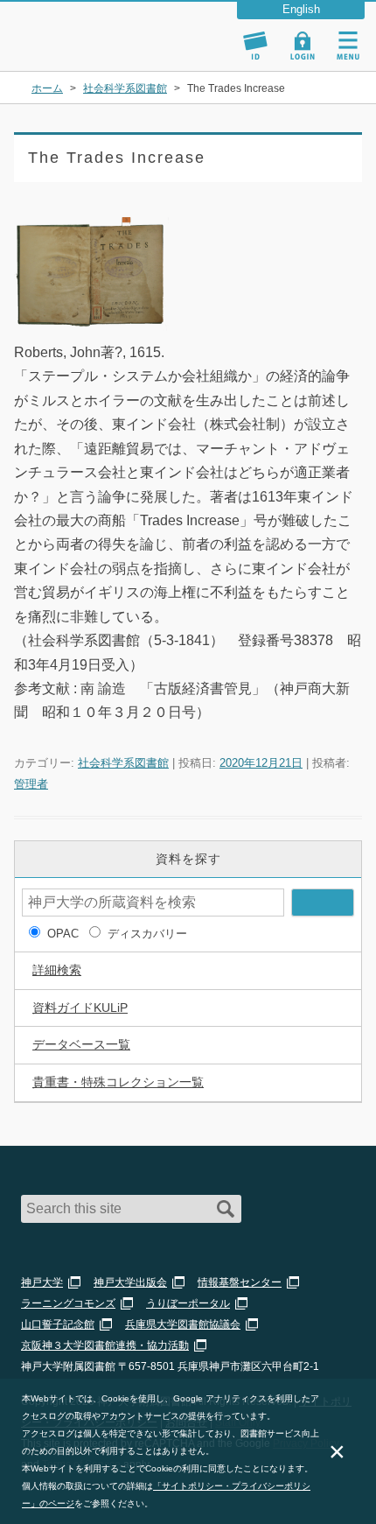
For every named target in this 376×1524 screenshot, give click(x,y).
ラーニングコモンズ (68, 1303)
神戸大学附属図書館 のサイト (74, 49)
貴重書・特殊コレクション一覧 (118, 1082)
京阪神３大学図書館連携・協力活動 (105, 1345)
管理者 (31, 783)
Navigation (348, 45)
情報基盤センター (240, 1282)
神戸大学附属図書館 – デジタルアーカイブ (94, 28)
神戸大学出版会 (130, 1282)
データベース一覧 (81, 1044)
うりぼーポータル (188, 1303)
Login (302, 45)
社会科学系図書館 (123, 762)
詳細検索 (56, 970)
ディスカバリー (147, 933)
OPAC (63, 933)
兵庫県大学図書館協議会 (182, 1324)
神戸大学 (42, 1282)
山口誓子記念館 (57, 1324)
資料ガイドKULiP (80, 1008)
